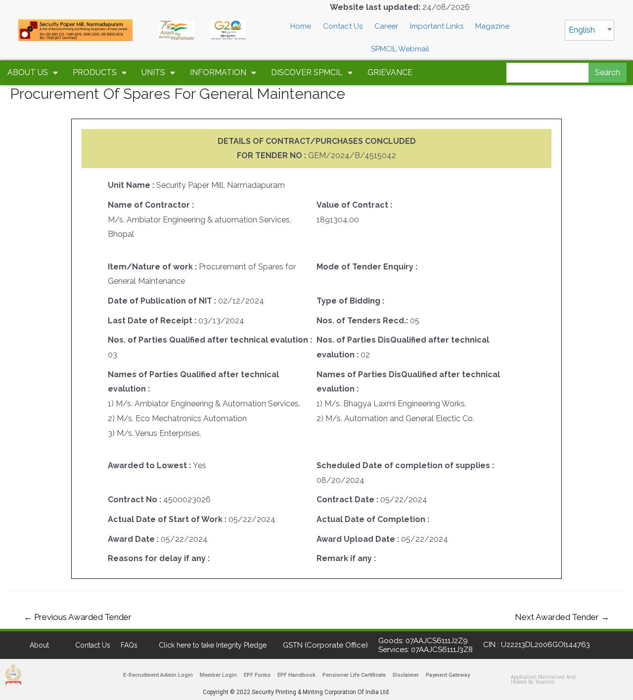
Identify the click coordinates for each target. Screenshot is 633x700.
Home (300, 26)
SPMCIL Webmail (400, 48)
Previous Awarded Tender (78, 617)
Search (607, 72)
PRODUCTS (95, 72)
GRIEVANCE (389, 72)
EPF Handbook (296, 675)
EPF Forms (257, 675)
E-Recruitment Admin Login (158, 675)
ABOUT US (27, 72)
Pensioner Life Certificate (354, 675)
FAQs (129, 645)
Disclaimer (406, 675)
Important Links (436, 26)
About (39, 645)
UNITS (153, 72)
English (582, 30)
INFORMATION (218, 72)
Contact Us (342, 26)
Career (386, 26)
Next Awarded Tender (562, 617)
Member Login (218, 675)
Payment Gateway (448, 675)
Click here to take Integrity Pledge (213, 645)
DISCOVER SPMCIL (307, 72)
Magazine (492, 26)
